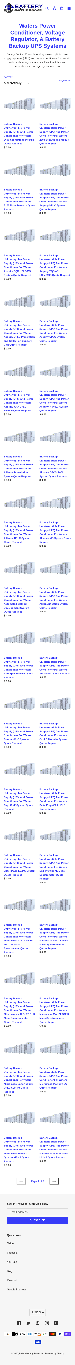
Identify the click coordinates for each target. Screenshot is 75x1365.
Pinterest (12, 1280)
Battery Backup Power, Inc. (31, 1353)
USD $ (36, 1312)
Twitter (10, 1243)
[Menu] (69, 8)
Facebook (12, 1252)
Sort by (8, 77)
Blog (9, 1271)
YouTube (12, 1261)
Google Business (17, 1289)
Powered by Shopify (54, 1353)
